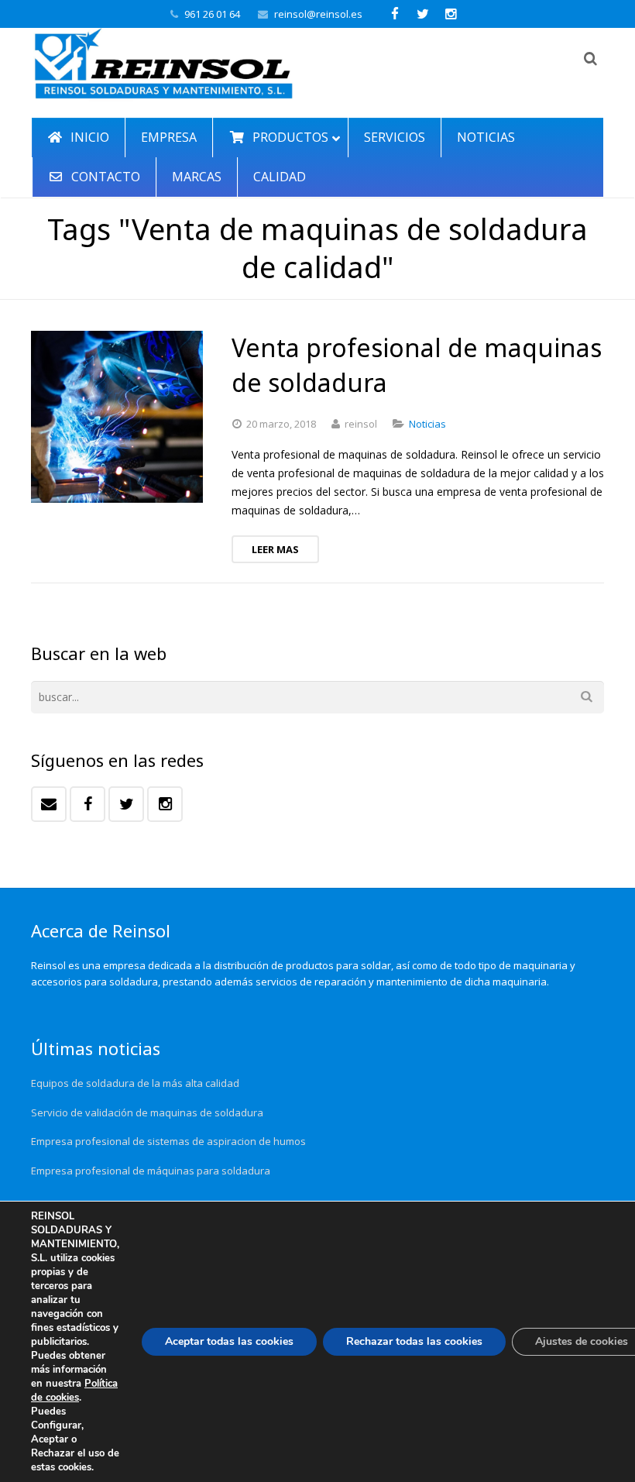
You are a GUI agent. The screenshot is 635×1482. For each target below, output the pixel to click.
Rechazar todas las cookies (414, 1341)
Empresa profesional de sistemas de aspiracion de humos (168, 1141)
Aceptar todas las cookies (229, 1341)
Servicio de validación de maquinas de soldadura (147, 1112)
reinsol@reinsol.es (318, 14)
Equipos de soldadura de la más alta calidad (135, 1083)
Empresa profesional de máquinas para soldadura (150, 1171)
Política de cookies (74, 1391)
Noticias (427, 424)
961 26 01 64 (212, 14)
